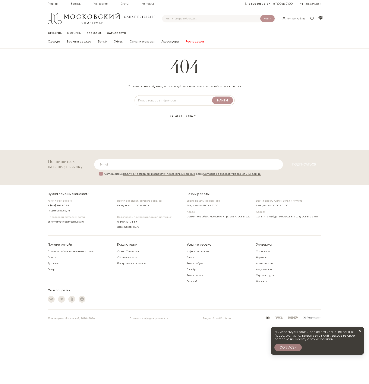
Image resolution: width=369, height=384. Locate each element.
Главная (53, 3)
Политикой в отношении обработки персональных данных (159, 173)
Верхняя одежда (79, 41)
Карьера (261, 257)
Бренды (76, 3)
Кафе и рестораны (198, 251)
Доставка (53, 263)
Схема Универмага (129, 251)
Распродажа (195, 41)
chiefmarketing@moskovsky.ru (66, 221)
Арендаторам (265, 263)
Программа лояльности (131, 263)
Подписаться (304, 164)
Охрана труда (265, 275)
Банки (190, 257)
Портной (192, 281)
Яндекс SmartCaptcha (217, 318)
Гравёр (191, 269)
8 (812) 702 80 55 (58, 205)
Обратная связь (127, 257)
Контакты (148, 3)
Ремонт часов (195, 275)
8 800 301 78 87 (127, 221)
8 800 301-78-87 (259, 3)
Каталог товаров (184, 116)
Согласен (288, 347)
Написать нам (312, 3)
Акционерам (264, 269)
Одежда (54, 41)
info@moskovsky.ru (59, 210)
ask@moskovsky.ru (128, 226)
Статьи (125, 3)
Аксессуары (170, 41)
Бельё (102, 41)
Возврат (53, 269)
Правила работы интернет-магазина (71, 251)
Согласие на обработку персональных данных (232, 173)
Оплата (52, 257)
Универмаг (101, 3)
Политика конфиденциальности (149, 318)
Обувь (118, 41)
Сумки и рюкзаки (142, 41)
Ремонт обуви (195, 263)
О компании (263, 251)
